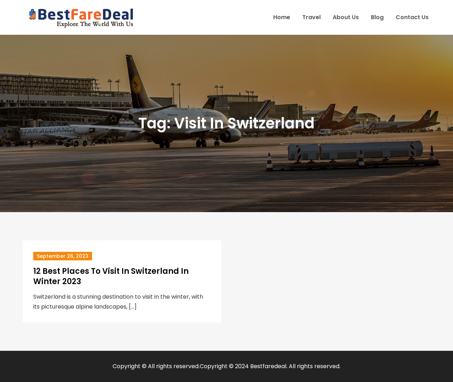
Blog (377, 17)
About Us (346, 17)
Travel (311, 17)
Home (281, 17)
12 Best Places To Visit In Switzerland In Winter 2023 (111, 276)
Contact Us (412, 17)
